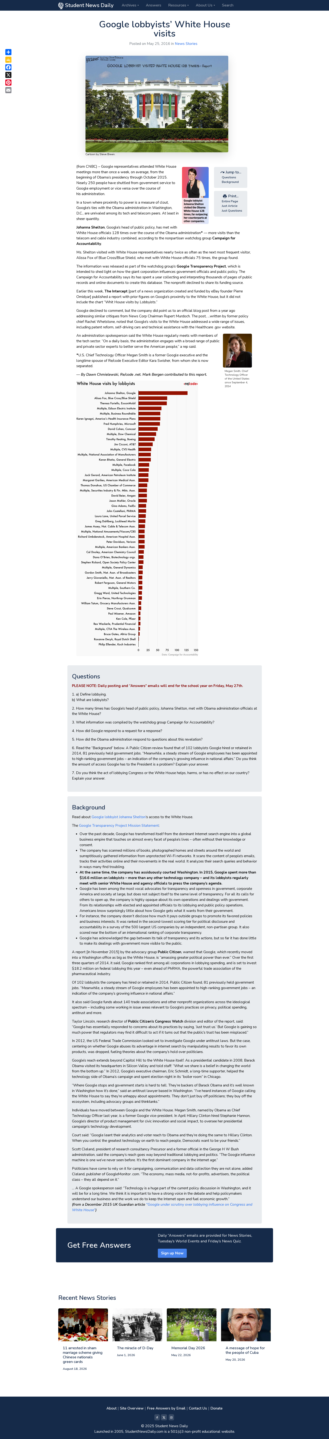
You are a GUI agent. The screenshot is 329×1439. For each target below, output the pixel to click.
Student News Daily (89, 5)
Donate (216, 1408)
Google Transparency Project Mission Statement (119, 825)
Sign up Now (172, 1253)
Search (227, 5)
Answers (153, 5)
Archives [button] (129, 5)
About (111, 1408)
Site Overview (132, 1408)
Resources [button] (177, 5)
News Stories (186, 43)
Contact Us (198, 1408)
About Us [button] (204, 5)
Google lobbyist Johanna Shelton (119, 817)
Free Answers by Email (166, 1408)
